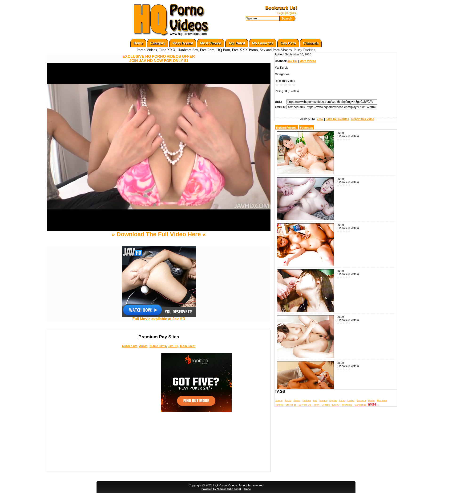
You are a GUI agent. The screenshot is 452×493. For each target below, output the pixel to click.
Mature (323, 400)
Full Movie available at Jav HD (158, 319)
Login (280, 13)
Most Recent (182, 43)
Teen (316, 404)
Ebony (335, 404)
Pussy (297, 400)
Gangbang (360, 404)
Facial (288, 400)
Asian (342, 400)
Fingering (382, 400)
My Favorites (262, 43)
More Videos (307, 61)
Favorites (306, 127)
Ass (315, 400)
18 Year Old (305, 404)
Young (278, 400)
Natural (279, 404)
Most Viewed (210, 43)
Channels (311, 43)
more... (373, 404)
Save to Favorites (337, 119)
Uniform (307, 400)
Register (291, 13)
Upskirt (333, 400)
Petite (371, 400)
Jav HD (173, 346)
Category (157, 43)
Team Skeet (187, 346)
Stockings (291, 404)
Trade (247, 489)
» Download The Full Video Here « (159, 234)
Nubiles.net (129, 346)
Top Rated (236, 43)
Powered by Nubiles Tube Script (221, 489)
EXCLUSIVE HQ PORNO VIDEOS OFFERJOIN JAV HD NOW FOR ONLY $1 (158, 58)
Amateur (361, 400)
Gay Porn (288, 43)
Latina (350, 400)
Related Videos (286, 127)
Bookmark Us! (281, 7)
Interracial (347, 404)
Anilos (143, 346)
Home (138, 43)
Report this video (362, 119)
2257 (320, 119)
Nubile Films (157, 346)
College (326, 404)
